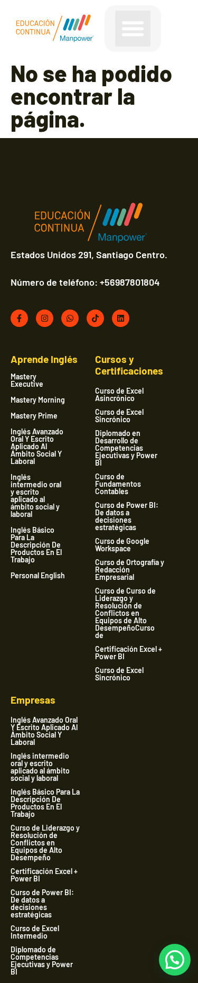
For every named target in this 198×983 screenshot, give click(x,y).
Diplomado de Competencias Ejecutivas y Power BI (42, 960)
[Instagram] (44, 318)
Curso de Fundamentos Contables (118, 484)
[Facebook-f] (19, 318)
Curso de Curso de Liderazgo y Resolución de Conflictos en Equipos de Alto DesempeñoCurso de (125, 613)
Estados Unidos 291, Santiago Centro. (89, 254)
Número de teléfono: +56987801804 (85, 282)
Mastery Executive (27, 380)
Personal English (38, 575)
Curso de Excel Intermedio (35, 932)
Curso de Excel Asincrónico (119, 394)
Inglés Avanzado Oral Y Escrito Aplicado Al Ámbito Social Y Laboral (37, 446)
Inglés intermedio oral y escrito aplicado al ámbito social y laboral (36, 496)
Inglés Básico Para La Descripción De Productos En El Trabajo (36, 544)
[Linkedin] (120, 318)
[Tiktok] (95, 318)
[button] (133, 29)
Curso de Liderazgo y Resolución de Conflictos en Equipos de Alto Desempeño (45, 842)
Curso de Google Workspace (122, 544)
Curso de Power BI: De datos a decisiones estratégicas (126, 516)
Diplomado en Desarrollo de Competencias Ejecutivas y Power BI (126, 448)
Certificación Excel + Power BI (128, 652)
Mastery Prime (34, 416)
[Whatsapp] (70, 318)
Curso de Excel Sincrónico (119, 415)
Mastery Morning (38, 400)
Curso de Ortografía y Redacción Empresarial (129, 569)
